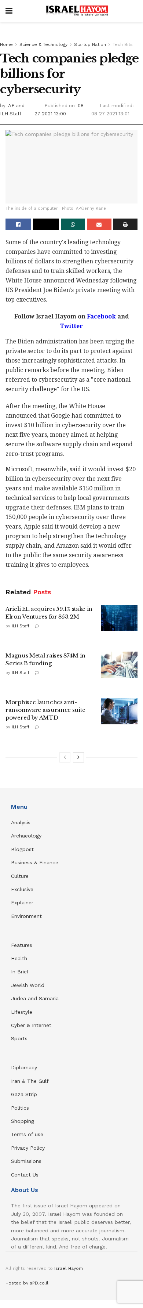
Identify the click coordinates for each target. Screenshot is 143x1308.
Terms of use (27, 1134)
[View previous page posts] (64, 757)
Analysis (21, 822)
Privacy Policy (28, 1148)
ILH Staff (20, 626)
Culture (20, 876)
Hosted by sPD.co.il (27, 1283)
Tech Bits (123, 44)
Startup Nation (90, 44)
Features (21, 945)
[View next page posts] (78, 757)
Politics (20, 1108)
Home (6, 44)
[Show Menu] (9, 11)
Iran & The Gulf (30, 1081)
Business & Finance (34, 862)
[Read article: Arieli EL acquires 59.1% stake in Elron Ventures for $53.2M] (119, 618)
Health (19, 958)
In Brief (20, 971)
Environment (26, 916)
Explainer (22, 902)
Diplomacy (25, 1067)
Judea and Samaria (35, 998)
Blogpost (22, 849)
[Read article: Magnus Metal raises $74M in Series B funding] (119, 665)
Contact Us (24, 1175)
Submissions (26, 1161)
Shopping (22, 1121)
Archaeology (26, 836)
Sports (19, 1038)
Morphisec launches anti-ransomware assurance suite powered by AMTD (45, 710)
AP (12, 105)
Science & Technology (43, 44)
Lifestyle (21, 1012)
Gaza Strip (24, 1094)
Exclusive (22, 889)
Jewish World (27, 985)
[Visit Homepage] (77, 11)
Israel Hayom (68, 1268)
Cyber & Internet (31, 1025)
